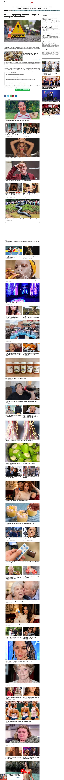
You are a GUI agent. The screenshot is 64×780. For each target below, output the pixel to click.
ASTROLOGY (19, 8)
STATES (9, 12)
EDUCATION (45, 8)
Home (5, 12)
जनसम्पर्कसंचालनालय (26, 8)
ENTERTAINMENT (33, 8)
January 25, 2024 (22, 83)
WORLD (39, 8)
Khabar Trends (7, 18)
